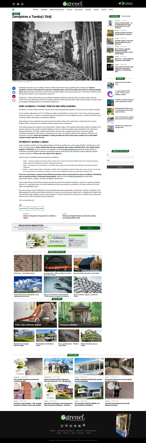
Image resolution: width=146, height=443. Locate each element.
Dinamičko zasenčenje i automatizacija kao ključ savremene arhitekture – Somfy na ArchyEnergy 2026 (58, 405)
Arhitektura (79, 9)
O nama (59, 433)
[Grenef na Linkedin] (79, 426)
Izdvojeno (81, 433)
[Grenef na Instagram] (70, 426)
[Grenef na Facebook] (14, 88)
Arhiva (111, 9)
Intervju (96, 9)
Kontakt (88, 433)
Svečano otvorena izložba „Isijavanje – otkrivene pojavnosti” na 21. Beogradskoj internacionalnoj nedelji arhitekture (57, 381)
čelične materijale (75, 176)
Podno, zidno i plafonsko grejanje (28, 325)
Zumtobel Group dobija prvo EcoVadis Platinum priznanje (117, 404)
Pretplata (66, 433)
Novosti (104, 9)
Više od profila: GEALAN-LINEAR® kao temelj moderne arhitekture (87, 404)
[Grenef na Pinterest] (14, 97)
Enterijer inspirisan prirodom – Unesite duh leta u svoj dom (124, 33)
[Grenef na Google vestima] (75, 426)
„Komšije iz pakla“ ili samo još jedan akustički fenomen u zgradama (124, 42)
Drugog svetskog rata (70, 149)
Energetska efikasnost (57, 9)
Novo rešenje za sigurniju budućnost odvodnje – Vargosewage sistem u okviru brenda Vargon (124, 51)
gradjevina (23, 208)
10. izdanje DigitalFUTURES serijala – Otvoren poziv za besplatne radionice (122, 92)
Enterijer (88, 9)
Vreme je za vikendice (68, 325)
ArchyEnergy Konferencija (65, 431)
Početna (35, 9)
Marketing (79, 431)
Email (108, 160)
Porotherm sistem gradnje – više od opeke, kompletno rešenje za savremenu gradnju (28, 404)
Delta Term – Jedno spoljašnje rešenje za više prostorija (124, 59)
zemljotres (39, 208)
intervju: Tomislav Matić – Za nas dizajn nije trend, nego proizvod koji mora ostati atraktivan (123, 25)
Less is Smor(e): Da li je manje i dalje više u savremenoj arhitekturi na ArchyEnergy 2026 (124, 69)
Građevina (44, 9)
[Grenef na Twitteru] (14, 93)
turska (31, 208)
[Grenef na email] (14, 101)
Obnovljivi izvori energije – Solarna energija (22, 344)
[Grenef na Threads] (84, 425)
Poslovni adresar (90, 431)
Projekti (69, 9)
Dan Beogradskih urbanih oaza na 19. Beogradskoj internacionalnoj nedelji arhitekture (124, 110)
